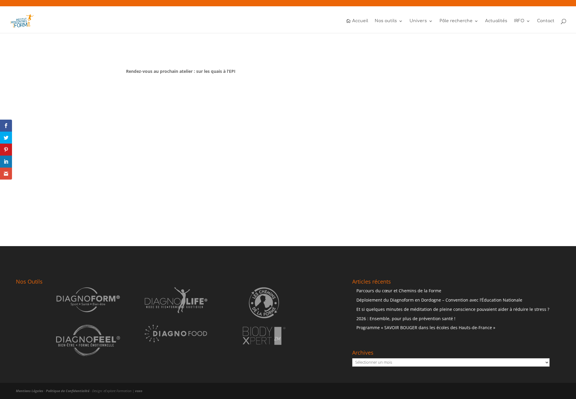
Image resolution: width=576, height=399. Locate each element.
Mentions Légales (29, 391)
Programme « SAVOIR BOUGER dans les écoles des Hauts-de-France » (425, 327)
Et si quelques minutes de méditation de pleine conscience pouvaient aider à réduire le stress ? (452, 309)
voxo (138, 391)
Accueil (360, 21)
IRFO (519, 21)
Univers (418, 21)
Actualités (496, 21)
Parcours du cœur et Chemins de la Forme (398, 290)
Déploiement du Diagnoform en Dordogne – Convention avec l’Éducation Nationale (439, 300)
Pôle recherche (456, 21)
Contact (545, 21)
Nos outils (386, 21)
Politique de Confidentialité (67, 391)
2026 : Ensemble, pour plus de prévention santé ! (405, 318)
